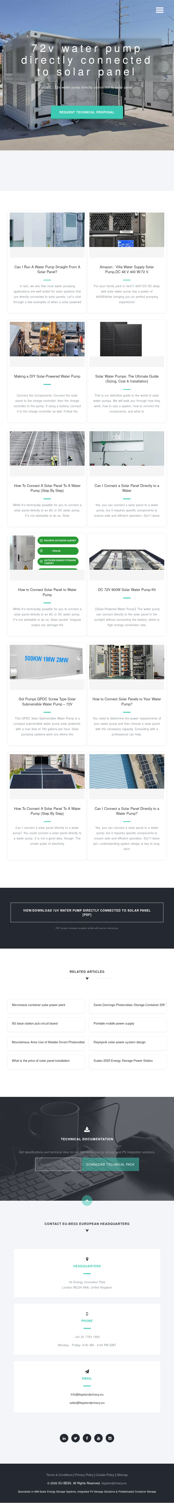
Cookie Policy (105, 1475)
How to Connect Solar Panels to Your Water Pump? (127, 701)
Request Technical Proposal (87, 112)
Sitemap (122, 1475)
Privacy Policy (84, 1475)
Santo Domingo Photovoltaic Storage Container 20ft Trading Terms (130, 1004)
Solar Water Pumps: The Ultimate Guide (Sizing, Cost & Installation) (127, 379)
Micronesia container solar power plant (38, 1004)
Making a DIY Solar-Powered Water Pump (47, 376)
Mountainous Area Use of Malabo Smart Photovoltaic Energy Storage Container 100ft (48, 1042)
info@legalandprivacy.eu (87, 1394)
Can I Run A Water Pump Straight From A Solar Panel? (47, 269)
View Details (45, 234)
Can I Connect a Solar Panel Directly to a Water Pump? (127, 811)
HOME (46, 87)
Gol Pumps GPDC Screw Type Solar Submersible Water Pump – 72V (47, 701)
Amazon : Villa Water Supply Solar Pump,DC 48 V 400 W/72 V (127, 269)
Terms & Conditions (59, 1475)
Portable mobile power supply (114, 1023)
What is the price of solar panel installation (41, 1060)
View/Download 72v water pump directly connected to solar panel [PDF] (87, 912)
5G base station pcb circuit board (35, 1023)
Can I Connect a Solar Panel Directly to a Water (127, 488)
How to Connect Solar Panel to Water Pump (47, 592)
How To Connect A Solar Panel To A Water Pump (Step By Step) (47, 488)
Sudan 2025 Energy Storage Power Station (123, 1060)
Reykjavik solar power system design (120, 1042)
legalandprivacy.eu (114, 1483)
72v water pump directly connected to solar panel (94, 87)
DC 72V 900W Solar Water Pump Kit (127, 589)
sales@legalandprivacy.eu (87, 1402)
